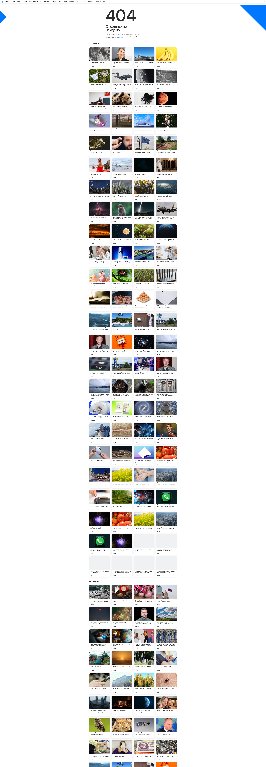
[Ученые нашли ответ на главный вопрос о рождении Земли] (166, 234)
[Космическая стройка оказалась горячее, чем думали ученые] (144, 345)
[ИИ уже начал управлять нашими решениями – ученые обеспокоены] (122, 633)
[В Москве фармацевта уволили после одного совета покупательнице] (144, 610)
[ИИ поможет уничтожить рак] (122, 655)
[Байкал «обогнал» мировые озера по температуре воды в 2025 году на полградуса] (166, 345)
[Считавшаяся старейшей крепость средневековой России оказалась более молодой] (166, 146)
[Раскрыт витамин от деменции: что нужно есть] (122, 146)
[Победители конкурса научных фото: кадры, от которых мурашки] (99, 699)
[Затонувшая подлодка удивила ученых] (122, 750)
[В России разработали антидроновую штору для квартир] (166, 301)
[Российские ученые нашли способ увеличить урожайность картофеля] (144, 279)
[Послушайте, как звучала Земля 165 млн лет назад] (122, 500)
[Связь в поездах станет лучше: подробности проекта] (166, 655)
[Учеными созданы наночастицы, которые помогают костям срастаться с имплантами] (144, 566)
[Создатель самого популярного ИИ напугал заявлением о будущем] (166, 433)
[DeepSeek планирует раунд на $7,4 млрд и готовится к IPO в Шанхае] (99, 655)
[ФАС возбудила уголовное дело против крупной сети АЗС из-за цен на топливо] (166, 323)
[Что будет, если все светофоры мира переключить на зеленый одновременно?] (144, 699)
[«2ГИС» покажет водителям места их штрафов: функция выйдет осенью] (122, 411)
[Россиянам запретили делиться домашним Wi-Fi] (166, 279)
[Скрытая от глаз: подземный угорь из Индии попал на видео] (122, 433)
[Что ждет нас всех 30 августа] (99, 212)
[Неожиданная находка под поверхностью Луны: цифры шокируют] (99, 57)
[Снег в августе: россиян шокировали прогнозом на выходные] (122, 190)
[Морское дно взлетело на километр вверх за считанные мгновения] (166, 750)
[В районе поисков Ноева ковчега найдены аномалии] (99, 610)
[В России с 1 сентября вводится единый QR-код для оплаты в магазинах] (99, 367)
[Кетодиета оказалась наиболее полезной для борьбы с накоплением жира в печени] (122, 301)
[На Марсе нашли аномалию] (166, 102)
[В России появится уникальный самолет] (99, 588)
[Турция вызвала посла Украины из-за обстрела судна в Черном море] (166, 588)
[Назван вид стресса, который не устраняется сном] (166, 256)
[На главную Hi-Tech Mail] (6, 1)
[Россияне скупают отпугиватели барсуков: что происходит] (144, 389)
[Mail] (2, 1)
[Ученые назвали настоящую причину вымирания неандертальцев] (99, 146)
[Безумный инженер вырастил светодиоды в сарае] (99, 522)
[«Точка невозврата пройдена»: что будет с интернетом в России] (99, 190)
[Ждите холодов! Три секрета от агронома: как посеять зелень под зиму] (144, 234)
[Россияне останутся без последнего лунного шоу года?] (144, 168)
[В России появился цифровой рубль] (144, 544)
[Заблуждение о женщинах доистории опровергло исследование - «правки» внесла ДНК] (166, 79)
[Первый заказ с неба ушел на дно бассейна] (122, 323)
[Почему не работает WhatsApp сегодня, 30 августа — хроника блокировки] (166, 500)
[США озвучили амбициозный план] (166, 699)
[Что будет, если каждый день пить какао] (122, 728)
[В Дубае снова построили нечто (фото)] (99, 478)
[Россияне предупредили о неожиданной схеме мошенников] (99, 279)
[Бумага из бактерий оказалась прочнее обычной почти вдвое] (144, 456)
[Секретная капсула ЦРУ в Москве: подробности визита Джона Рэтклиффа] (122, 79)
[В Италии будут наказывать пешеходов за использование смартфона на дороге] (144, 588)
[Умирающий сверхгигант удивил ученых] (144, 57)
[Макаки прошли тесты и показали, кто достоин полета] (122, 212)
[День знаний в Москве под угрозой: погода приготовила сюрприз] (166, 124)
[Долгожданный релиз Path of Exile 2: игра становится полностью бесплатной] (122, 566)
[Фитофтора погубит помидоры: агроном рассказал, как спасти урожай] (166, 456)
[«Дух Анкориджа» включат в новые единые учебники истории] (166, 677)
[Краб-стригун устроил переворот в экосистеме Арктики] (122, 456)
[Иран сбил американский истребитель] (99, 433)
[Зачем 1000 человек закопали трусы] (99, 79)
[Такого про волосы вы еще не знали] (144, 102)
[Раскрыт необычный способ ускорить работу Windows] (166, 544)
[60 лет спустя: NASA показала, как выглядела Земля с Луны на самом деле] (144, 79)
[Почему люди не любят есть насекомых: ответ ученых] (122, 279)
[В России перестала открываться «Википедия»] (99, 566)
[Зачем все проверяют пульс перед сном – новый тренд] (144, 478)
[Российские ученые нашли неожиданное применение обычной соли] (99, 124)
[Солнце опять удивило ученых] (144, 411)
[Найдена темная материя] (166, 610)
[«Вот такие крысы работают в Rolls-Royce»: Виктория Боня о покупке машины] (122, 57)
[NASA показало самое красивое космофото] (144, 633)
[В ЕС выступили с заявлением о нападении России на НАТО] (144, 146)
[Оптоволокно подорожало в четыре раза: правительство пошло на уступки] (166, 633)
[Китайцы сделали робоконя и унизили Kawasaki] (144, 367)
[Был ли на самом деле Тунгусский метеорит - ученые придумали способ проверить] (144, 212)
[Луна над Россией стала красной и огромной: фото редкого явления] (122, 234)
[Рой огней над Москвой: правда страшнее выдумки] (99, 750)
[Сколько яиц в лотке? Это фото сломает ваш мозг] (144, 301)
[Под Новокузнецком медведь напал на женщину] (122, 102)
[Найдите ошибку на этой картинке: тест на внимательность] (99, 456)
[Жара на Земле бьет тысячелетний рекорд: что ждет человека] (99, 234)
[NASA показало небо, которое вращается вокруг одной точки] (166, 411)
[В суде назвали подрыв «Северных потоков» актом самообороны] (166, 190)
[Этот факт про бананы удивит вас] (166, 57)
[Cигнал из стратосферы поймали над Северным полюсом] (122, 168)
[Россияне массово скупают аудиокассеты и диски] (122, 345)
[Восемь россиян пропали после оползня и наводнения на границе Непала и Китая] (166, 478)
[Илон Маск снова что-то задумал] (122, 124)
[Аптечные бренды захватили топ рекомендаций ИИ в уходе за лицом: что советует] (122, 610)
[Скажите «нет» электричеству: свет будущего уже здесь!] (144, 323)
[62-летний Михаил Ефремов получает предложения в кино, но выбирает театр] (99, 345)
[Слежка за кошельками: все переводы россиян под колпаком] (99, 500)
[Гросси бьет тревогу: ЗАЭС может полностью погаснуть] (99, 633)
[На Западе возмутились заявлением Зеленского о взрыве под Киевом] (144, 750)
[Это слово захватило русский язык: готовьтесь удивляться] (99, 301)
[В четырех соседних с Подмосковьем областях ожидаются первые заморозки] (144, 190)
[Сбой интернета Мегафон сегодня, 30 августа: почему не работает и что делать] (122, 588)
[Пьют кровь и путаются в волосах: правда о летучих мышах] (166, 566)
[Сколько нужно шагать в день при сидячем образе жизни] (144, 677)
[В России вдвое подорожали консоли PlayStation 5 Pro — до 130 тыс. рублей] (122, 256)
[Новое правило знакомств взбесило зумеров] (99, 168)
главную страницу (120, 37)
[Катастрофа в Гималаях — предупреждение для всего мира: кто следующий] (99, 728)
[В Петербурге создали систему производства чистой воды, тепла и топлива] (122, 699)
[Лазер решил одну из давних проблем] (144, 256)
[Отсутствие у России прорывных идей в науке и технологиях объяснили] (144, 433)
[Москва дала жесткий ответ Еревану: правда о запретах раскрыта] (166, 728)
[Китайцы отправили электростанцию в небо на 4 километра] (144, 124)
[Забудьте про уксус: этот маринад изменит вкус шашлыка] (122, 677)
